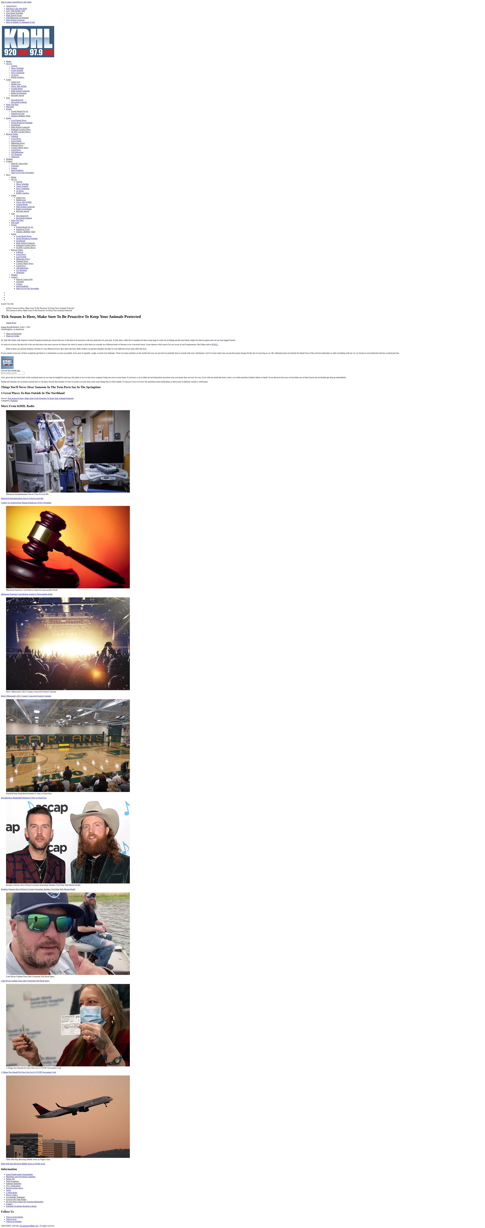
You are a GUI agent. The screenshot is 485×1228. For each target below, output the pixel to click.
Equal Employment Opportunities (19, 1174)
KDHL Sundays (17, 77)
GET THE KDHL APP (15, 11)
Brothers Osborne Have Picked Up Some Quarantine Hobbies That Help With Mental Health (38, 889)
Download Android (19, 102)
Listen (8, 79)
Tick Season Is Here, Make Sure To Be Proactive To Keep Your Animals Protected (41, 398)
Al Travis (15, 75)
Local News (16, 139)
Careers (14, 168)
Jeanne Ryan (6, 327)
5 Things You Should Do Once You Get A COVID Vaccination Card (28, 1072)
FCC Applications (13, 1186)
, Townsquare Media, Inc (28, 1226)
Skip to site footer (24, 2)
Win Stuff (10, 107)
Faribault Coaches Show (21, 129)
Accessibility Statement (15, 1197)
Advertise (15, 166)
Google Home (16, 89)
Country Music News (19, 148)
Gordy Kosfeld (17, 70)
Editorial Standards (13, 1183)
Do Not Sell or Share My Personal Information (24, 1202)
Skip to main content (9, 2)
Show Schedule (17, 68)
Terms (8, 1190)
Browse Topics (12, 134)
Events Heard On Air (19, 111)
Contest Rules (11, 1193)
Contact (9, 161)
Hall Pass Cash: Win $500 (16, 9)
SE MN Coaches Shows (21, 132)
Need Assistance (12, 1181)
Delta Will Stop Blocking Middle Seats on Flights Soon (23, 1164)
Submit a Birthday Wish (20, 116)
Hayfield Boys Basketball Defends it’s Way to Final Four (23, 798)
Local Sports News (18, 120)
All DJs (14, 66)
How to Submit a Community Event (20, 22)
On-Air (9, 64)
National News (17, 145)
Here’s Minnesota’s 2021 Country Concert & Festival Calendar (26, 696)
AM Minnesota (17, 152)
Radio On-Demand (18, 93)
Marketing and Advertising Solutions (20, 1177)
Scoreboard (15, 125)
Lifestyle (14, 136)
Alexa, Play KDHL (19, 86)
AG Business (16, 154)
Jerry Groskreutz (17, 73)
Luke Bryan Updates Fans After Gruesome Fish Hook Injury (25, 981)
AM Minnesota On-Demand (17, 18)
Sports (8, 118)
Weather (9, 159)
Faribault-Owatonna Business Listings (21, 1206)
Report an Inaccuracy (14, 1188)
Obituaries (15, 157)
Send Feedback (17, 170)
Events (8, 109)
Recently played (17, 95)
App (8, 98)
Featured (13, 401)
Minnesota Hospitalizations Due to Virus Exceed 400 (22, 498)
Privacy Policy (12, 1195)
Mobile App (16, 84)
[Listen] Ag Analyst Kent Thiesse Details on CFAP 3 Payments (26, 503)
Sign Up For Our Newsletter (22, 173)
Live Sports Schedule (14, 13)
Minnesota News (18, 143)
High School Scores (14, 15)
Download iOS (17, 100)
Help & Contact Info (19, 164)
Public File (10, 1179)
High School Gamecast (15, 20)
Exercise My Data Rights (16, 1199)
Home (8, 61)
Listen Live (15, 82)
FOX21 (215, 344)
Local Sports (16, 141)
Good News (16, 150)
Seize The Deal (12, 104)
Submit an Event (17, 114)
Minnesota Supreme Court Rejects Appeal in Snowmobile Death (26, 594)
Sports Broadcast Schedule (21, 123)
